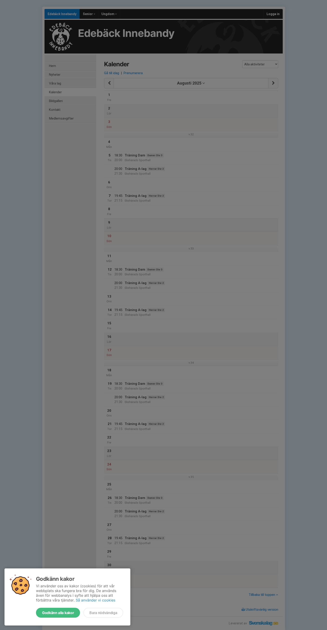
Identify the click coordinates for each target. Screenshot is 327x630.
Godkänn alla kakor (58, 612)
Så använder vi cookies (95, 600)
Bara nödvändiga (103, 612)
